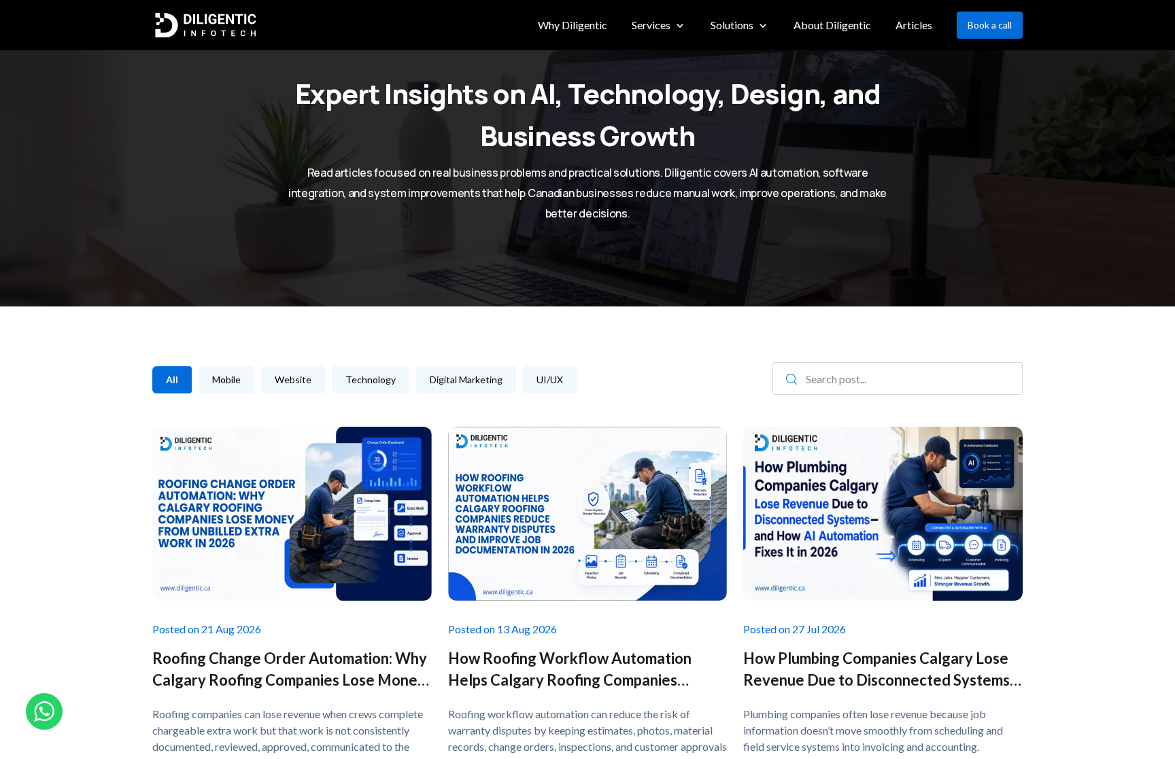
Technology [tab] (370, 379)
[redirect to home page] (205, 25)
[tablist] (413, 379)
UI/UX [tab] (550, 379)
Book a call (990, 25)
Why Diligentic (572, 24)
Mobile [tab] (226, 379)
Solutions (732, 24)
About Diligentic (832, 24)
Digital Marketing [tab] (466, 379)
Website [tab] (293, 379)
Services (651, 24)
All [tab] (172, 379)
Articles (914, 24)
